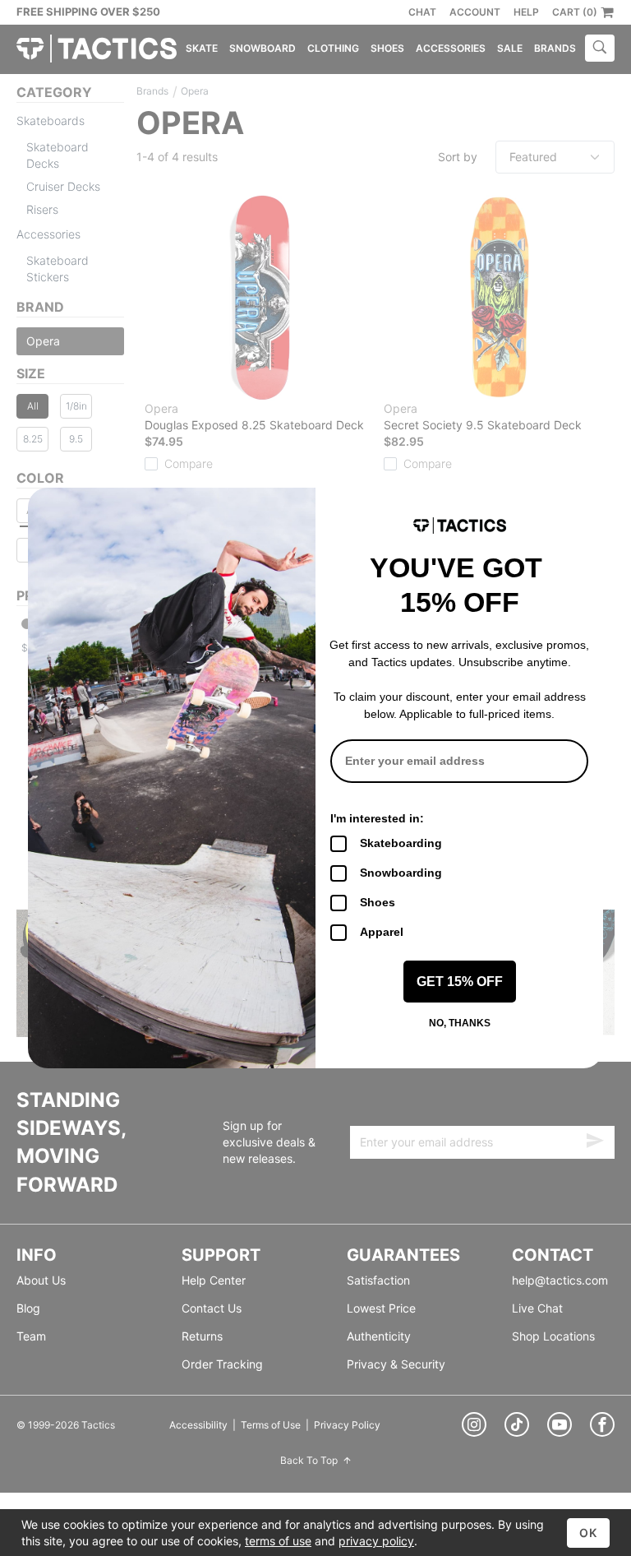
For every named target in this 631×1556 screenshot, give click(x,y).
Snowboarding (401, 872)
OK (588, 1533)
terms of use (278, 1541)
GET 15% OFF (460, 982)
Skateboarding (401, 843)
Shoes (377, 902)
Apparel (381, 931)
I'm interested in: (377, 818)
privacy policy (376, 1541)
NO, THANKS (460, 1023)
